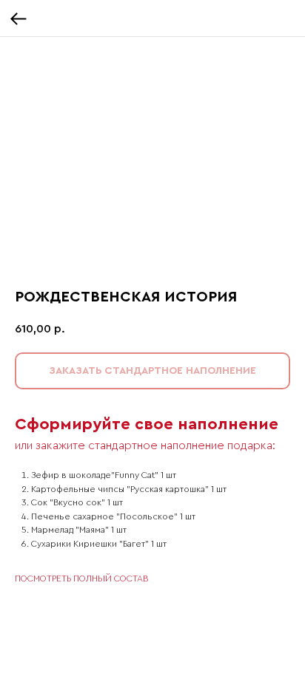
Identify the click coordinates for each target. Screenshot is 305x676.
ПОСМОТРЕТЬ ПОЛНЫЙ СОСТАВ (81, 578)
